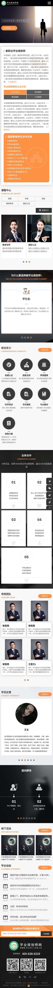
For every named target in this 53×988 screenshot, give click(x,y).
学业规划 (38, 92)
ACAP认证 (15, 92)
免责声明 (45, 983)
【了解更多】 (12, 82)
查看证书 (45, 210)
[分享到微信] (24, 977)
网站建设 (6, 985)
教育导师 (9, 203)
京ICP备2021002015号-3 (18, 985)
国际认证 (26, 203)
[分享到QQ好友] (19, 977)
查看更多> (45, 596)
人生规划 (38, 97)
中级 (26, 199)
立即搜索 (46, 934)
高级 (43, 199)
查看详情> (45, 350)
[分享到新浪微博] (35, 977)
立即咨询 (7, 28)
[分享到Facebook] (30, 977)
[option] (26, 24)
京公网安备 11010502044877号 (40, 985)
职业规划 (15, 97)
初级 (9, 199)
